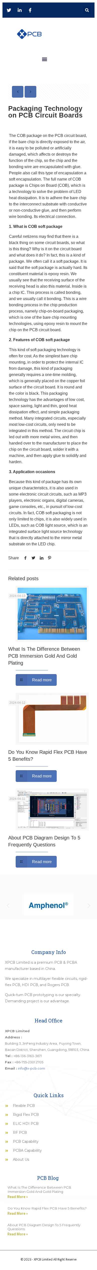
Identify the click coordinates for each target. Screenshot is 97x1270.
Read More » (17, 1197)
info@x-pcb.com (31, 1068)
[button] (87, 10)
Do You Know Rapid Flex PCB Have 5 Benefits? (47, 1208)
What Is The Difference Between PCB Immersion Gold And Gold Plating (44, 656)
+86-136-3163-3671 (27, 1056)
